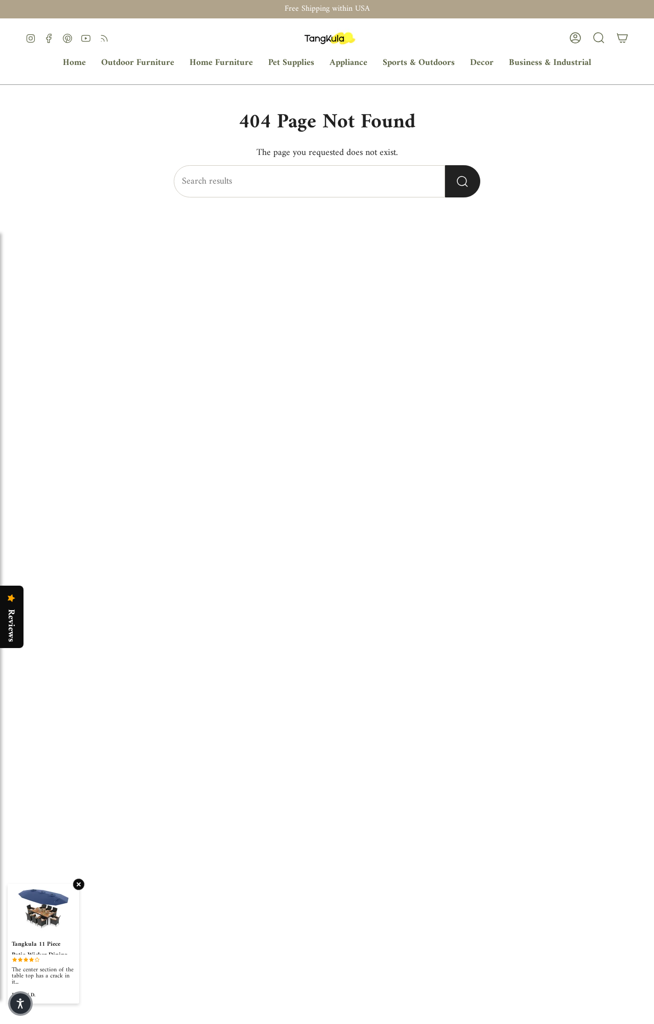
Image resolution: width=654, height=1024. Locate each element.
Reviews (11, 625)
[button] (138, 63)
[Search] (462, 181)
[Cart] (622, 38)
